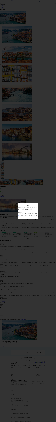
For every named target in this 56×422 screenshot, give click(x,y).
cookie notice (19, 215)
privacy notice (21, 216)
